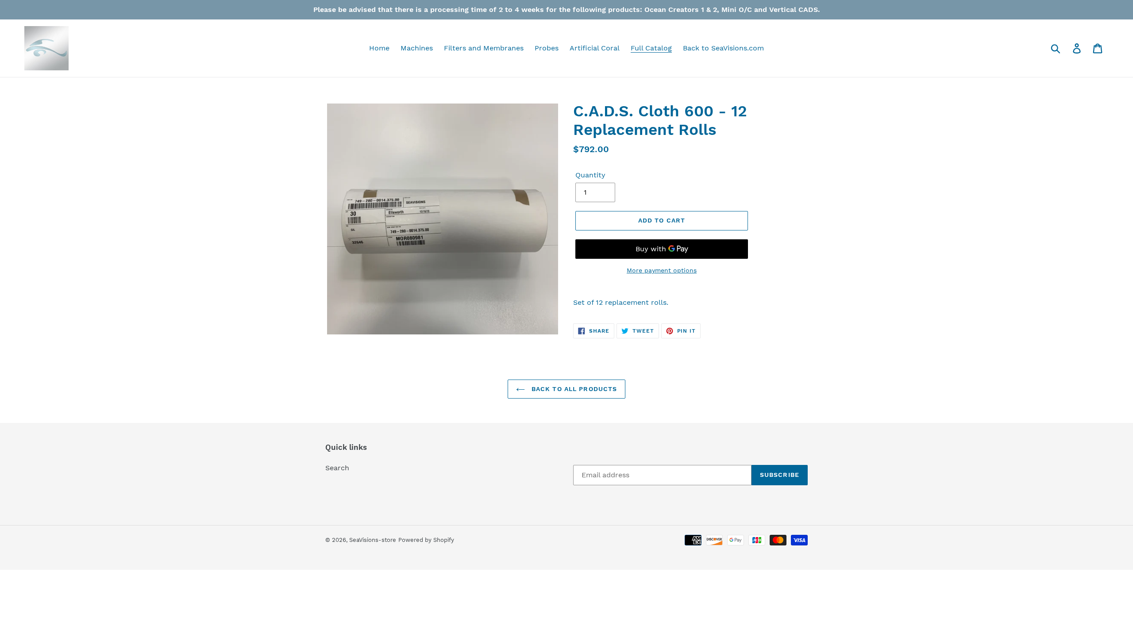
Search (337, 468)
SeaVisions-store (372, 540)
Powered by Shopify (426, 540)
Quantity (590, 175)
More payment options (662, 270)
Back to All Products (573, 388)
